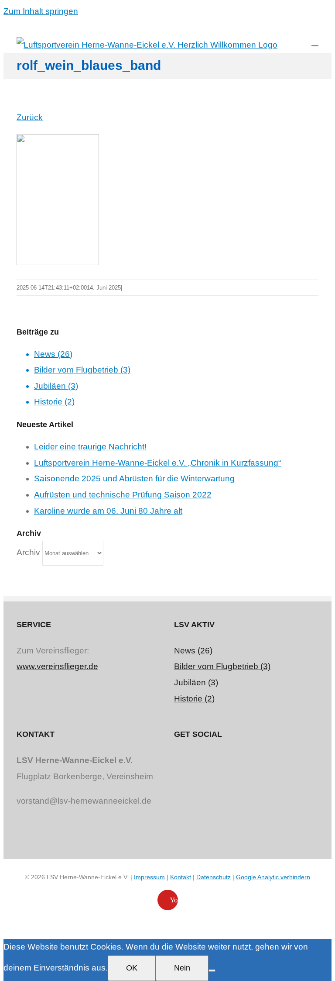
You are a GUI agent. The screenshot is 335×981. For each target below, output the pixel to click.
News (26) (53, 354)
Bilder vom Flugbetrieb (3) (82, 369)
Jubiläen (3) (56, 385)
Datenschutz (213, 877)
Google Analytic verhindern (273, 877)
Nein (182, 968)
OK (131, 968)
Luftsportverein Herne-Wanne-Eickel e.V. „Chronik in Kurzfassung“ (157, 462)
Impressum (149, 877)
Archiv (28, 552)
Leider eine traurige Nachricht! (90, 446)
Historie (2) (54, 401)
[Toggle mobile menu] (314, 41)
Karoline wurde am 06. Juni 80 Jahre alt (108, 510)
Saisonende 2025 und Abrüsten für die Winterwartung (134, 478)
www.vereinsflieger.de (57, 666)
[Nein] (212, 970)
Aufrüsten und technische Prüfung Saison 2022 (123, 494)
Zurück (30, 117)
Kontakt (180, 877)
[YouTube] (246, 759)
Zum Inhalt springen (40, 11)
